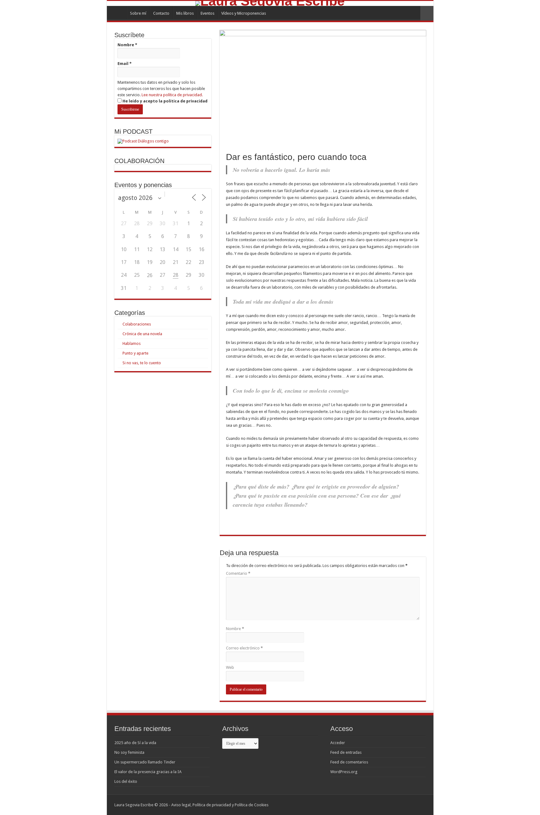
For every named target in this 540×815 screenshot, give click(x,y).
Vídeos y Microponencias (243, 13)
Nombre (235, 628)
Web (230, 667)
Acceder (337, 742)
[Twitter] (412, 804)
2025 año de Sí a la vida (135, 742)
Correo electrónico (244, 648)
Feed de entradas (346, 752)
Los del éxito (125, 781)
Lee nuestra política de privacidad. (172, 94)
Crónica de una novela (142, 333)
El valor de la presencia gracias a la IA (148, 771)
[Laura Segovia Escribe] (270, 3)
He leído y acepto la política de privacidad (165, 101)
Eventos (207, 13)
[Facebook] (406, 804)
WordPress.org (344, 771)
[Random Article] (426, 13)
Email (125, 63)
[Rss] (400, 804)
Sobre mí (138, 13)
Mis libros (185, 13)
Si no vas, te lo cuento (141, 362)
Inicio (118, 12)
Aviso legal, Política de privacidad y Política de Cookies (219, 805)
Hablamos (131, 343)
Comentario (238, 573)
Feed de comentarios (349, 762)
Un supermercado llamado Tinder (144, 762)
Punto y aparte (135, 353)
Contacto (161, 13)
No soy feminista (129, 752)
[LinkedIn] (418, 804)
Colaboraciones (136, 324)
